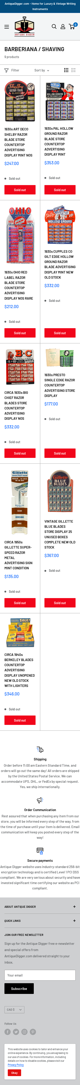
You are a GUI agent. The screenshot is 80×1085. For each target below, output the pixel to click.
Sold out (20, 190)
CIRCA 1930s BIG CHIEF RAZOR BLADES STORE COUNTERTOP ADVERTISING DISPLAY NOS (16, 405)
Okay (14, 1073)
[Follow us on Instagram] (24, 1032)
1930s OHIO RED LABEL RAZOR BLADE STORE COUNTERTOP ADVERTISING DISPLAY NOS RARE (18, 285)
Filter (15, 70)
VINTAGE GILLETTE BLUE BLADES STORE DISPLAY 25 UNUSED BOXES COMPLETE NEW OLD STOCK (59, 534)
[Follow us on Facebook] (7, 1032)
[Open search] (54, 26)
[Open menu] (6, 27)
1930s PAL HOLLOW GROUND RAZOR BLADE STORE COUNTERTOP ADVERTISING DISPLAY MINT (58, 141)
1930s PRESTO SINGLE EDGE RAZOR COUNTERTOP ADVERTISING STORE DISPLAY (59, 385)
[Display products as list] (74, 70)
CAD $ (10, 1009)
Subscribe (19, 988)
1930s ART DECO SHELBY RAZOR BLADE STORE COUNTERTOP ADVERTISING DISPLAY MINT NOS (18, 142)
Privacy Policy (16, 1064)
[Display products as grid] (66, 70)
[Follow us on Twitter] (16, 1032)
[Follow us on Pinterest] (33, 1032)
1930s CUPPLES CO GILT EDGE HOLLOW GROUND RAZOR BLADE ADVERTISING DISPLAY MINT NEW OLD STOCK (60, 264)
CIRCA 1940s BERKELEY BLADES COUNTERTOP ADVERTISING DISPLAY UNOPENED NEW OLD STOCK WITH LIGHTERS (19, 670)
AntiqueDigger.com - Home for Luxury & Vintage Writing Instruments (40, 6)
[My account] (63, 26)
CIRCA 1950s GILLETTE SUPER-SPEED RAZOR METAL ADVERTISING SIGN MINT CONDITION (18, 555)
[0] (72, 26)
